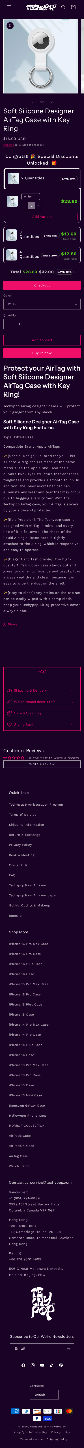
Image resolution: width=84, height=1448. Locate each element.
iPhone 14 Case (21, 1055)
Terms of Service (23, 814)
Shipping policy (57, 1439)
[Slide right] (52, 102)
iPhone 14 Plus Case (25, 1045)
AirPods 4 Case (21, 1145)
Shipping (8, 145)
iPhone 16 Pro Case (25, 954)
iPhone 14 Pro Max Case (29, 1024)
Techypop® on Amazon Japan (33, 895)
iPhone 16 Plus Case (25, 964)
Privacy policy (60, 1432)
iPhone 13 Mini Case (25, 1095)
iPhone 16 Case (21, 974)
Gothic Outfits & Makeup (29, 905)
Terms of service (31, 1439)
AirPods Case (20, 1135)
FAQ (12, 875)
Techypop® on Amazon (27, 885)
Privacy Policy (20, 845)
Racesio (15, 915)
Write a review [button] (42, 764)
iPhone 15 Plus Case (25, 1004)
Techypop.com (39, 1426)
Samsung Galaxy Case (27, 1105)
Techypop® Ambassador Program (36, 804)
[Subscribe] (69, 1348)
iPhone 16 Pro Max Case (29, 944)
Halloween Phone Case (28, 1115)
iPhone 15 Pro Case (25, 994)
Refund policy (37, 1432)
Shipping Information (26, 824)
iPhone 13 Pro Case (25, 1075)
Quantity (9, 315)
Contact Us (18, 865)
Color (7, 295)
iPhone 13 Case (21, 1085)
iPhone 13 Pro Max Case (28, 1065)
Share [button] (12, 624)
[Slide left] (32, 102)
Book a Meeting (21, 855)
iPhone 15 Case (21, 1014)
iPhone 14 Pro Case (25, 1034)
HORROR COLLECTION (27, 1125)
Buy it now (42, 353)
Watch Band (19, 1166)
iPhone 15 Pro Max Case (28, 984)
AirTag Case (18, 1156)
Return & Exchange (25, 834)
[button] (9, 7)
